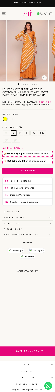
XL (34, 133)
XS (6, 133)
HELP (26, 364)
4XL (15, 140)
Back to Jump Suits (29, 351)
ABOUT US (27, 371)
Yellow (5, 119)
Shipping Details (14, 218)
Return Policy (13, 229)
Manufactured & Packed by (21, 235)
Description (11, 212)
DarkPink (10, 119)
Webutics (39, 389)
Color (10, 114)
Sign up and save (27, 384)
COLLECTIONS (27, 377)
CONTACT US (11, 223)
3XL (6, 140)
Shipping (24, 105)
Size (10, 127)
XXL (42, 133)
